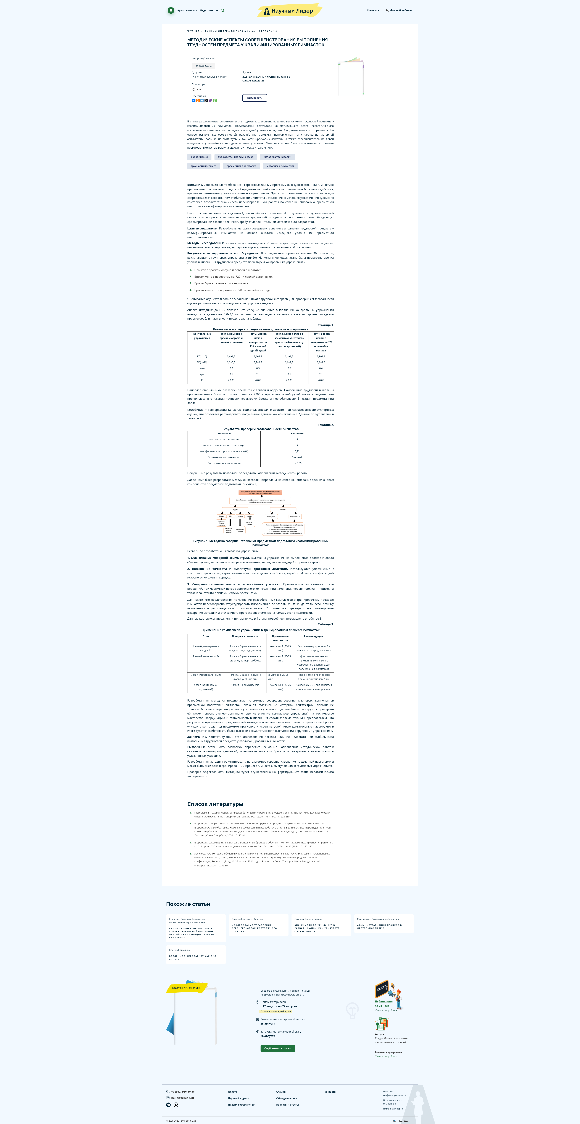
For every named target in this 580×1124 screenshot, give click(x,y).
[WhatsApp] (215, 100)
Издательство (209, 10)
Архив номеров (187, 10)
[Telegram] (202, 100)
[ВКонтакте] (193, 100)
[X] (206, 100)
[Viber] (210, 100)
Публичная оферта (393, 1108)
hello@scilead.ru (182, 1098)
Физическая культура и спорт (209, 76)
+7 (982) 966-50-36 (183, 1091)
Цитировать (254, 97)
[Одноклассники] (198, 100)
